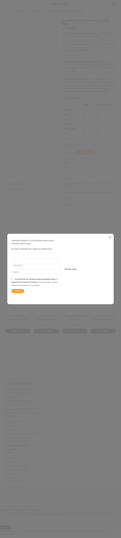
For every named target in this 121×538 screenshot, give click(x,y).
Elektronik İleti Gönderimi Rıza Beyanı (24, 282)
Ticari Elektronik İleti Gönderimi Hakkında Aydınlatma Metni (35, 279)
